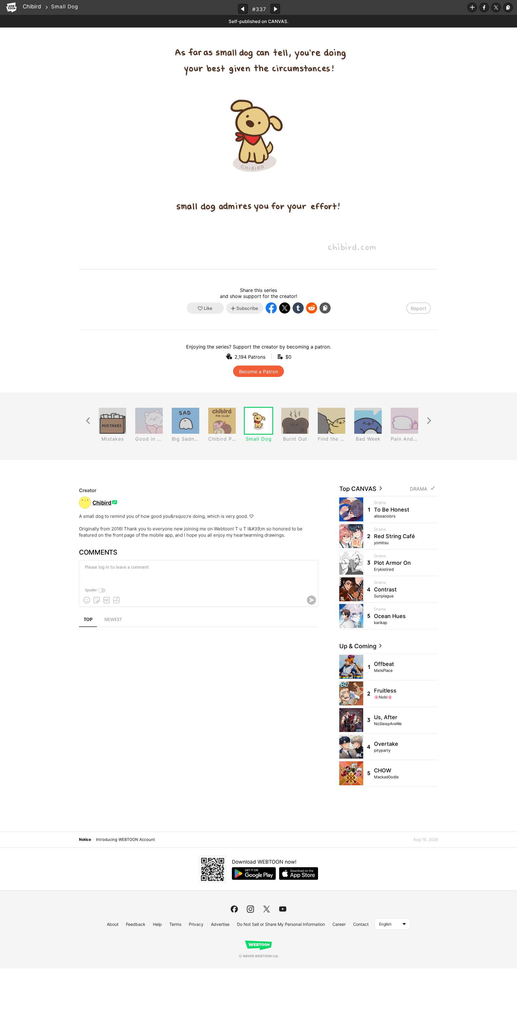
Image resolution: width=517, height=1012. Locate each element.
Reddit (311, 308)
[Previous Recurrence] (88, 420)
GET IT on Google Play (254, 873)
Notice (85, 839)
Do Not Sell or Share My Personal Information (281, 924)
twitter (266, 909)
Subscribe (472, 7)
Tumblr (298, 308)
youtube (282, 909)
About (112, 924)
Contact (361, 924)
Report (418, 308)
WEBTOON (11, 7)
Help (157, 924)
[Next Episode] (275, 9)
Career (339, 924)
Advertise (220, 924)
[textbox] (198, 572)
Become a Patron (258, 372)
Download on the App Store (298, 873)
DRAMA (418, 489)
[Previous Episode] (243, 9)
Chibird (32, 6)
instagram (250, 909)
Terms (175, 924)
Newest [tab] (113, 620)
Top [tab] (88, 620)
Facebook (484, 7)
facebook (234, 909)
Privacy (196, 924)
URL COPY (508, 7)
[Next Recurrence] (429, 420)
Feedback (135, 924)
